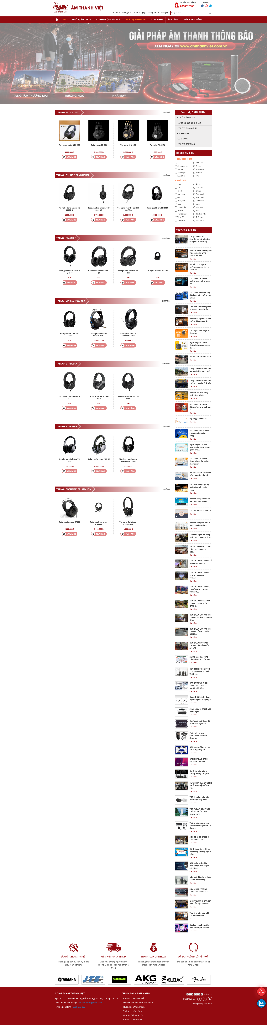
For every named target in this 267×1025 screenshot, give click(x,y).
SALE (65, 19)
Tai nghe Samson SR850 (69, 522)
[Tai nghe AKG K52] (98, 130)
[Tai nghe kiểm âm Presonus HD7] (98, 318)
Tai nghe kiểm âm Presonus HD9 (128, 334)
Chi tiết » (193, 245)
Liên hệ (136, 12)
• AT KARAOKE (183, 133)
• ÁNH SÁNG (182, 138)
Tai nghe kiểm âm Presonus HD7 (99, 334)
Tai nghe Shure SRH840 (157, 208)
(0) (145, 12)
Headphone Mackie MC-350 (128, 271)
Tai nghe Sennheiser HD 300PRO (99, 209)
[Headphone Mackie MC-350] (128, 256)
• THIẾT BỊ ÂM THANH (186, 117)
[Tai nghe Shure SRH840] (157, 193)
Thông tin (126, 12)
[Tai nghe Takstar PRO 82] (98, 444)
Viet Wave (208, 1003)
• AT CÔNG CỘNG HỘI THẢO (189, 123)
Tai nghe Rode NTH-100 (69, 145)
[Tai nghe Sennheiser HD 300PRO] (98, 193)
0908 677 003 (79, 1007)
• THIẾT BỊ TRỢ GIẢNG (186, 144)
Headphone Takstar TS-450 (69, 460)
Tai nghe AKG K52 (99, 145)
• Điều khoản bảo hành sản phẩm (137, 1002)
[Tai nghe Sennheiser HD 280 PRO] (128, 193)
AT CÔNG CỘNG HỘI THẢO (108, 19)
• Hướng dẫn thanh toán (133, 1007)
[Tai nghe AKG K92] (128, 130)
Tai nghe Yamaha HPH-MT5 (128, 397)
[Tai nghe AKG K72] (157, 130)
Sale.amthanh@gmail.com (89, 1002)
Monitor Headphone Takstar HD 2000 (128, 460)
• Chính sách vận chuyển (133, 998)
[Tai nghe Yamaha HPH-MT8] (69, 381)
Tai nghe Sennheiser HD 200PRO (69, 209)
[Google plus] (205, 999)
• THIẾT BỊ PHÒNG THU (186, 128)
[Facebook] (199, 999)
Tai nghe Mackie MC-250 (157, 270)
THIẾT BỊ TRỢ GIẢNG (192, 19)
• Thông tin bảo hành (132, 1011)
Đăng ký (164, 12)
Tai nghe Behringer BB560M (98, 523)
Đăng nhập (154, 12)
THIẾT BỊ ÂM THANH (82, 19)
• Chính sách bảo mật (132, 1019)
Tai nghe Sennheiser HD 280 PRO (128, 209)
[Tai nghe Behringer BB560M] (98, 507)
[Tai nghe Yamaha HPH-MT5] (128, 381)
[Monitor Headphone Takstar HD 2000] (128, 444)
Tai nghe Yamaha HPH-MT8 (69, 397)
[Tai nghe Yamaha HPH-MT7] (98, 381)
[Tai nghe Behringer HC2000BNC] (128, 507)
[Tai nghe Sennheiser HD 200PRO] (69, 193)
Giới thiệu (115, 12)
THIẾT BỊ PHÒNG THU (136, 19)
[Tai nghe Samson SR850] (69, 507)
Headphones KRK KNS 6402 (69, 334)
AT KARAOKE (157, 19)
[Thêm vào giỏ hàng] (69, 156)
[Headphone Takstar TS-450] (69, 444)
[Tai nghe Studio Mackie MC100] (69, 256)
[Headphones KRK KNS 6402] (69, 318)
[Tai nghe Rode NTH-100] (69, 130)
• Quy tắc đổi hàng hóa (132, 1015)
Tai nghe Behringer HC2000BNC (128, 523)
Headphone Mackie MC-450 (98, 271)
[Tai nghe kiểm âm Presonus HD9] (128, 318)
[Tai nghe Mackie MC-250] (157, 256)
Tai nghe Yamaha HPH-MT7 (99, 397)
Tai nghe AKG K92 (128, 145)
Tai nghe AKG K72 (157, 145)
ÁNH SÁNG (173, 19)
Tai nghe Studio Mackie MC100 (69, 271)
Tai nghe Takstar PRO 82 (99, 459)
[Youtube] (210, 999)
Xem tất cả (166, 112)
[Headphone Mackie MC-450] (99, 256)
